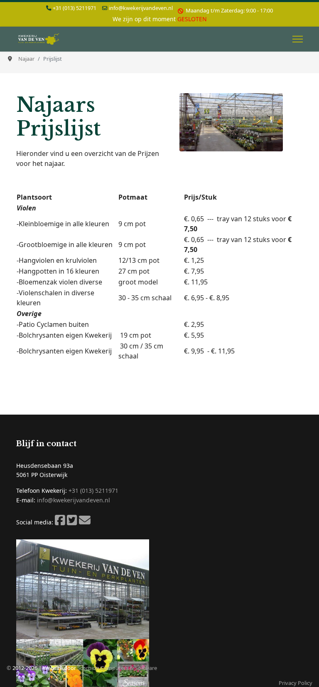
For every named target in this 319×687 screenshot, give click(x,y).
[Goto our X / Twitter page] (72, 522)
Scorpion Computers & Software (117, 668)
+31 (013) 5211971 (74, 8)
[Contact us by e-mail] (85, 522)
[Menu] (297, 39)
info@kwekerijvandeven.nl (141, 8)
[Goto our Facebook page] (60, 522)
